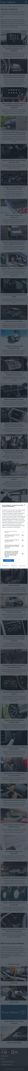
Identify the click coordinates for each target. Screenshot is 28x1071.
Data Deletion (5, 565)
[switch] (22, 535)
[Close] (25, 505)
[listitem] (14, 532)
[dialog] (14, 536)
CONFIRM (8, 560)
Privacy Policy (22, 565)
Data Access (14, 565)
